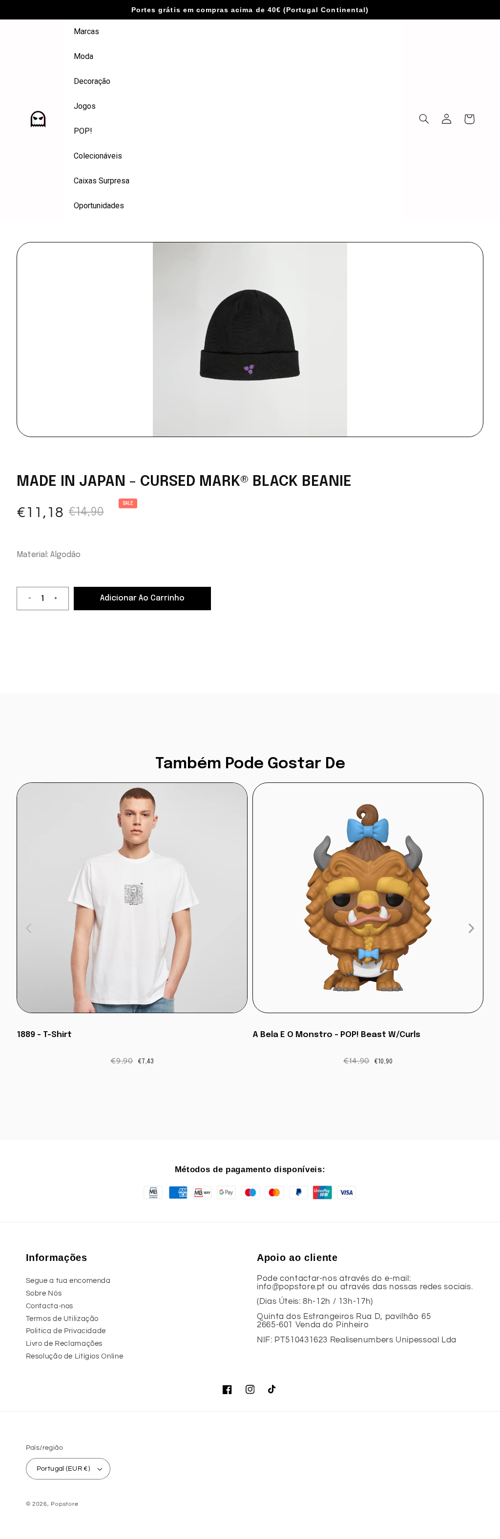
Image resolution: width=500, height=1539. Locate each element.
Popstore (64, 1504)
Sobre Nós (44, 1293)
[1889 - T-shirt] (132, 902)
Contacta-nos (50, 1306)
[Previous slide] (29, 928)
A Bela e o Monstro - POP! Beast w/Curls (336, 1035)
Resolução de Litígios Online (75, 1356)
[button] (424, 119)
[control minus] (26, 598)
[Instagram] (250, 1390)
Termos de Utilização (62, 1318)
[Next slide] (471, 928)
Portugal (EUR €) (63, 1468)
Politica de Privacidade (66, 1331)
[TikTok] (272, 1390)
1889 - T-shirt (44, 1035)
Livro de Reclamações (64, 1343)
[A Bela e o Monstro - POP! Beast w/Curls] (367, 902)
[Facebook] (227, 1390)
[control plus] (59, 598)
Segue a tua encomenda (68, 1280)
